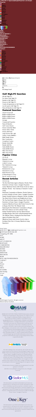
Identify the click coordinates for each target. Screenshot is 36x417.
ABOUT (2, 32)
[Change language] (1, 4)
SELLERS (2, 41)
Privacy (2, 264)
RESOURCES (3, 44)
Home (1, 235)
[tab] (18, 80)
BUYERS (2, 39)
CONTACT (2, 48)
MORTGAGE (3, 35)
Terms (1, 266)
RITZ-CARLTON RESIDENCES (7, 47)
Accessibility (3, 269)
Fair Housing (3, 271)
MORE (1, 45)
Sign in (6, 24)
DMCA (2, 267)
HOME (1, 30)
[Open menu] (0, 73)
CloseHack (11, 301)
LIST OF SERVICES (5, 33)
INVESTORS (3, 42)
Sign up (2, 24)
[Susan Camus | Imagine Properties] (18, 296)
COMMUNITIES (4, 36)
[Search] (3, 87)
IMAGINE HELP (4, 38)
